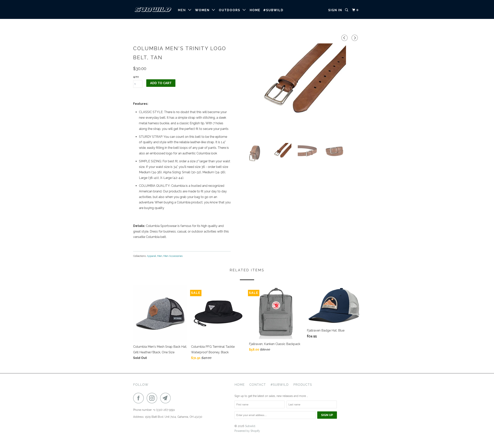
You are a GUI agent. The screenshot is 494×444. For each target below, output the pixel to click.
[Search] (347, 10)
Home (255, 10)
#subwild (273, 10)
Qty (136, 77)
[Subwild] (153, 9)
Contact (257, 384)
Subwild (250, 426)
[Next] (355, 38)
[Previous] (345, 38)
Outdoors (231, 10)
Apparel (151, 256)
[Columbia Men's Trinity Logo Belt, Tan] (297, 91)
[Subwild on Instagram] (153, 398)
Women (203, 10)
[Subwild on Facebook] (139, 398)
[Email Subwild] (166, 398)
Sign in (335, 10)
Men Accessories (173, 256)
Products (302, 384)
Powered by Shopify (247, 430)
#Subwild (280, 384)
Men (183, 10)
